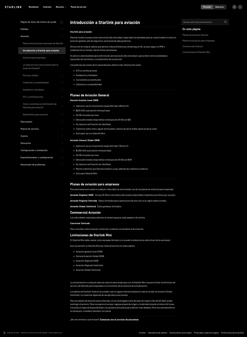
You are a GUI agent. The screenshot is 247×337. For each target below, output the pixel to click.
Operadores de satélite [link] (157, 333)
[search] (225, 22)
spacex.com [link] (57, 333)
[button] (42, 29)
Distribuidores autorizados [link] (181, 333)
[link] (13, 7)
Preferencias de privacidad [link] (232, 333)
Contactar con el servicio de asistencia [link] (119, 319)
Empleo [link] (142, 333)
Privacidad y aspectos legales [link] (206, 333)
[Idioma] (234, 7)
